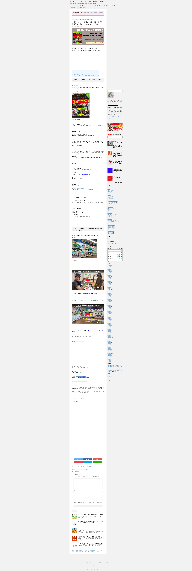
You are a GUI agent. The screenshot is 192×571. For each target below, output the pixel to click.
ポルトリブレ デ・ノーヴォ (112, 201)
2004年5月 (109, 360)
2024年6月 (109, 281)
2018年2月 (109, 349)
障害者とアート (110, 208)
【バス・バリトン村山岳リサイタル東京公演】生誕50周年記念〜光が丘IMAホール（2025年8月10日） (117, 145)
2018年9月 (109, 341)
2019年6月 (109, 331)
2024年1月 (109, 287)
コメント (75, 477)
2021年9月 (109, 317)
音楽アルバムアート (111, 210)
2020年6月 (109, 326)
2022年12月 (109, 302)
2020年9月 (109, 323)
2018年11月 (109, 338)
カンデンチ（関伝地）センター (73, 8)
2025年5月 (109, 269)
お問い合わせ (110, 118)
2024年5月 (109, 282)
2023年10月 (109, 290)
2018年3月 (109, 348)
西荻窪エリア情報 (111, 226)
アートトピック (110, 207)
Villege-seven (78, 469)
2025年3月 (109, 271)
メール (75, 494)
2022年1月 (109, 312)
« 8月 (108, 261)
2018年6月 (109, 344)
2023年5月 (109, 296)
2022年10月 (109, 305)
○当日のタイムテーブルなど (79, 74)
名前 (74, 490)
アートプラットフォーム (112, 202)
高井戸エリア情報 (111, 228)
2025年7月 (109, 266)
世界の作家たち (105, 5)
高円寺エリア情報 (89, 466)
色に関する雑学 (110, 215)
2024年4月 (109, 283)
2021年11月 (109, 314)
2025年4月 (109, 270)
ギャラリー (110, 197)
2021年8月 (109, 318)
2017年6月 (109, 356)
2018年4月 (109, 347)
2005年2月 (109, 359)
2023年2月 (109, 300)
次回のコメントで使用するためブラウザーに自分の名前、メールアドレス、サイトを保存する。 (88, 503)
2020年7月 (109, 325)
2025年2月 (109, 272)
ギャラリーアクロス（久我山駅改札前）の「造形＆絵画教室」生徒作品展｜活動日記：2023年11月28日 (115, 366)
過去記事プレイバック (81, 7)
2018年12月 (109, 337)
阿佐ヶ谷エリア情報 (111, 231)
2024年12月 (109, 275)
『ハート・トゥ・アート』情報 (77, 466)
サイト (75, 497)
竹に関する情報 (110, 216)
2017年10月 (109, 354)
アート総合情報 (97, 5)
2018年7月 (109, 343)
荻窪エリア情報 (110, 232)
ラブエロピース (82, 469)
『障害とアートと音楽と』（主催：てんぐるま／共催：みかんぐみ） (84, 73)
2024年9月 (109, 278)
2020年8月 (109, 324)
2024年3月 (109, 284)
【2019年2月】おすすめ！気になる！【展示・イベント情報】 (89, 536)
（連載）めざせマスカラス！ (112, 220)
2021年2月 (109, 320)
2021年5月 (109, 319)
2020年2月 (109, 329)
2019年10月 (109, 330)
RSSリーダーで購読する (112, 243)
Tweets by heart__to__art (112, 238)
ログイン (109, 375)
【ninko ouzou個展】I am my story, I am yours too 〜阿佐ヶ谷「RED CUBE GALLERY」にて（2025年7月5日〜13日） (117, 180)
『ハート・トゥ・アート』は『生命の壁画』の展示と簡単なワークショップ (86, 75)
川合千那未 (86, 469)
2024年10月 (109, 277)
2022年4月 (109, 311)
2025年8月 (109, 265)
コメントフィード (110, 377)
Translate (116, 138)
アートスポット (110, 196)
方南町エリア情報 (111, 225)
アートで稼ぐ (110, 219)
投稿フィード (110, 376)
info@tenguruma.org (80, 188)
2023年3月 (109, 299)
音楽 (108, 209)
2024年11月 (109, 276)
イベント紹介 (90, 5)
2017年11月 (109, 353)
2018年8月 (109, 342)
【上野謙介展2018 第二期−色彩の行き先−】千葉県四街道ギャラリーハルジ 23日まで (89, 550)
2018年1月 (109, 350)
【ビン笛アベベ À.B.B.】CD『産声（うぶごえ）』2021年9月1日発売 (90, 543)
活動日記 (113, 5)
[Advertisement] (88, 61)
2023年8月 (109, 293)
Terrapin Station (111, 204)
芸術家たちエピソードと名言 (112, 214)
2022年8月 (109, 307)
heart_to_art (77, 471)
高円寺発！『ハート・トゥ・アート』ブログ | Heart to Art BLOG (86, 1)
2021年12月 (109, 313)
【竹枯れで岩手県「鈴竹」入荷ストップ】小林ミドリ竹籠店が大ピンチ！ (87, 551)
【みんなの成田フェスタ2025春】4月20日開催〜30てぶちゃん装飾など (90, 514)
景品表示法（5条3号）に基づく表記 (103, 562)
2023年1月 (109, 301)
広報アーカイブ (110, 222)
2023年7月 (109, 294)
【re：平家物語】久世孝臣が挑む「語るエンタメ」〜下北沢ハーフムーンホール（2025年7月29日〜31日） (117, 154)
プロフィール (95, 562)
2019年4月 (109, 332)
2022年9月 (109, 306)
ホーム (73, 5)
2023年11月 (109, 289)
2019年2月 (109, 335)
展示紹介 (81, 5)
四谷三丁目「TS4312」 (112, 203)
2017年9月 (109, 355)
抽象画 (109, 195)
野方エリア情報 (110, 233)
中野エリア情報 (110, 234)
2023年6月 (109, 295)
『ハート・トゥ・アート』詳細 (113, 116)
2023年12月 (109, 288)
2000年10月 (109, 361)
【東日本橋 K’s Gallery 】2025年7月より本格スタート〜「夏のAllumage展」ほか (117, 171)
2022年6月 (109, 308)
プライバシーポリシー (112, 380)
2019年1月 (109, 336)
